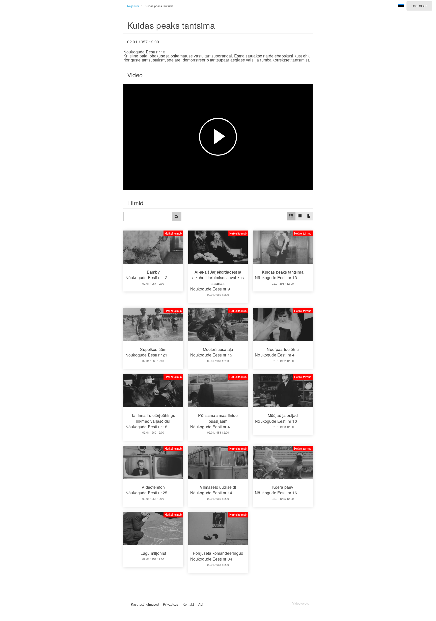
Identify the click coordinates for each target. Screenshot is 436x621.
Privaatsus (170, 604)
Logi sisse (419, 6)
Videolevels (300, 603)
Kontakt (188, 604)
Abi (200, 604)
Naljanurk (133, 6)
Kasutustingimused (145, 604)
